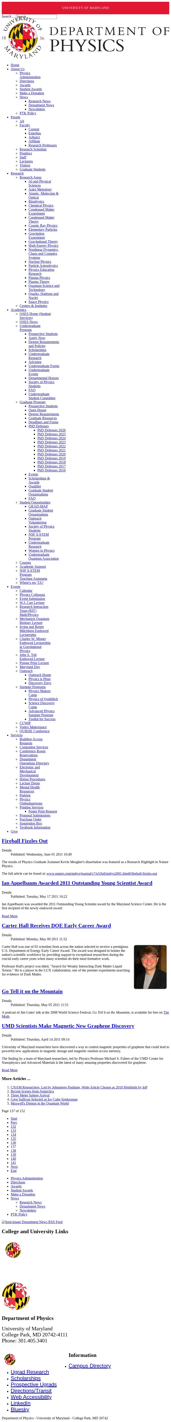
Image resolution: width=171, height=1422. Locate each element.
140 (13, 1159)
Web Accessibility (31, 1397)
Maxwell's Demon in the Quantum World (40, 1103)
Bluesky (20, 1409)
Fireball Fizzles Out (25, 841)
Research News (31, 1202)
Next (14, 1167)
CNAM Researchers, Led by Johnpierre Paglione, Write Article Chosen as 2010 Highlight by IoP (79, 1087)
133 (13, 1130)
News (15, 1198)
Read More (10, 916)
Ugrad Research (30, 1372)
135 (13, 1138)
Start (14, 1118)
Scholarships (26, 1378)
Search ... (8, 16)
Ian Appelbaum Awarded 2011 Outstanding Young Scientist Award (77, 883)
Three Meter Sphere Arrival (30, 1095)
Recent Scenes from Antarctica (32, 1091)
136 (13, 1142)
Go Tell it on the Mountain (32, 991)
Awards (16, 1186)
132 (13, 1126)
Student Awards (22, 1190)
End (13, 1171)
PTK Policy (19, 1214)
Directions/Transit (31, 1391)
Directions (18, 1182)
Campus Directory (90, 1366)
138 (13, 1150)
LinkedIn (21, 1403)
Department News (32, 1206)
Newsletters (28, 1210)
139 (13, 1155)
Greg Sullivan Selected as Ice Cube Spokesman (44, 1099)
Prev (14, 1122)
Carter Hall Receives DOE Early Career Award (56, 925)
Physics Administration (27, 1178)
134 (13, 1134)
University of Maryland (85, 8)
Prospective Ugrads (34, 1384)
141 (13, 1163)
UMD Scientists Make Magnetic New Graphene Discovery (68, 1026)
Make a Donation (23, 1194)
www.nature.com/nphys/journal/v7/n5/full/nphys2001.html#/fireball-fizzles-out (102, 873)
